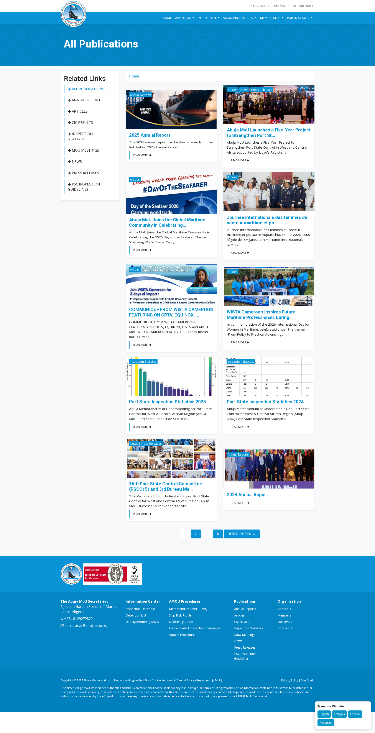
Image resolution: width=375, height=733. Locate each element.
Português (325, 722)
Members (284, 615)
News (76, 161)
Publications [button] (298, 18)
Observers (285, 622)
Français (339, 714)
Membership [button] (270, 18)
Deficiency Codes (181, 622)
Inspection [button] (207, 18)
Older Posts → (242, 534)
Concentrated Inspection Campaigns (195, 628)
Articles (79, 111)
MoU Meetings (85, 150)
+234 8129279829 (78, 618)
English (324, 714)
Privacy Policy (289, 680)
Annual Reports (87, 100)
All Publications (87, 89)
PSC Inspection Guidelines (84, 187)
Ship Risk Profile (180, 615)
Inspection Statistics (80, 136)
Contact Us (262, 6)
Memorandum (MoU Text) (188, 609)
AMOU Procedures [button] (238, 18)
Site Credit (307, 680)
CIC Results (82, 122)
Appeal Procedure (182, 635)
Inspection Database (141, 609)
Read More (141, 155)
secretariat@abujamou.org (86, 625)
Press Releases (85, 173)
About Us (284, 609)
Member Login (286, 6)
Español (355, 714)
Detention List (136, 615)
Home (167, 18)
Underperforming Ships (142, 622)
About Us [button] (183, 18)
